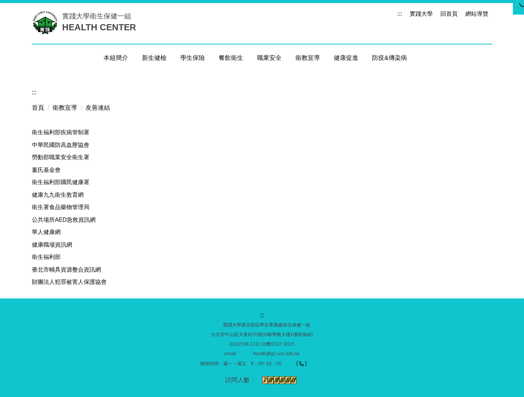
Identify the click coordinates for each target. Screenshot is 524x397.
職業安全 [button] (269, 57)
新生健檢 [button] (154, 57)
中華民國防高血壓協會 (60, 145)
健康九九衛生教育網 (58, 194)
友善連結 (98, 107)
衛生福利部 (46, 257)
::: (399, 13)
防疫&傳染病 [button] (389, 57)
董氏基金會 (46, 169)
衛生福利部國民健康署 (60, 182)
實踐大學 (421, 13)
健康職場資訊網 (52, 244)
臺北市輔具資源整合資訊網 (66, 269)
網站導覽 (476, 13)
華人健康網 (46, 232)
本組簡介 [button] (116, 57)
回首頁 (449, 13)
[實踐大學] (47, 22)
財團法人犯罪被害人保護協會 (69, 281)
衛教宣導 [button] (307, 57)
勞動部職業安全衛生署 (60, 157)
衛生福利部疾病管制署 (60, 132)
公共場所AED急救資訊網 (64, 219)
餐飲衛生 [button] (231, 57)
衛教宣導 (65, 107)
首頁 (38, 107)
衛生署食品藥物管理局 (60, 207)
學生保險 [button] (192, 57)
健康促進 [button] (346, 57)
